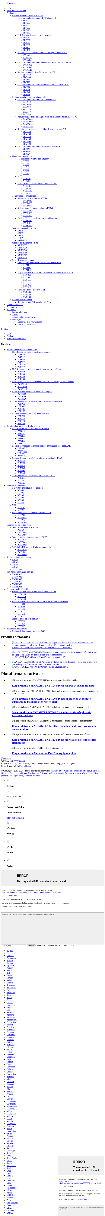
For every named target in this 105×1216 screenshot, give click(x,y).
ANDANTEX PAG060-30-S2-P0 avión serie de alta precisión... (40, 657)
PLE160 (26, 50)
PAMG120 (28, 126)
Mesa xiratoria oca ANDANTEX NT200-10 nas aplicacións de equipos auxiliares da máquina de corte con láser (51, 700)
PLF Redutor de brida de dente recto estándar (31, 352)
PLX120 (26, 154)
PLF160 (26, 33)
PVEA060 (27, 55)
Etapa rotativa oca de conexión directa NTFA (37, 183)
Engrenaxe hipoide (73, 773)
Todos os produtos (32, 776)
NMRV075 (22, 257)
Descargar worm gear (27, 324)
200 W (20, 233)
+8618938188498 (17, 761)
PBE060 (26, 87)
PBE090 (26, 89)
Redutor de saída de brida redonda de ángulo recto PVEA (42, 52)
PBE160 (26, 94)
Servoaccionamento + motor (24, 228)
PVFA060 (27, 65)
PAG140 (27, 112)
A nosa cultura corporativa (23, 317)
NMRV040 (22, 250)
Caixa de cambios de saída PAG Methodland (37, 99)
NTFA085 (27, 188)
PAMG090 (28, 124)
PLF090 (26, 28)
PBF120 (26, 82)
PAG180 (27, 114)
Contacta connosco (15, 304)
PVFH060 (27, 223)
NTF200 (26, 181)
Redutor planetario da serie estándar (27, 15)
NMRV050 (22, 252)
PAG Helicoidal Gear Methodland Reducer (30, 428)
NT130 (26, 166)
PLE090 (26, 45)
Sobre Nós (11, 309)
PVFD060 (27, 203)
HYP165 (27, 297)
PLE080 (26, 42)
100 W (20, 230)
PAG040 (27, 102)
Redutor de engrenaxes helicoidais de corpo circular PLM (42, 129)
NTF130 (26, 178)
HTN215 (27, 282)
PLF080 (26, 25)
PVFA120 (27, 70)
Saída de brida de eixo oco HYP (31, 290)
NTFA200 (27, 193)
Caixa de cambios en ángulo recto (24, 773)
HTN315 (27, 285)
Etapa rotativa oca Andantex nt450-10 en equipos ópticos (44, 753)
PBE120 (26, 92)
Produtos (10, 13)
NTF (20, 176)
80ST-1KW (23, 240)
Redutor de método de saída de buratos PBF (37, 72)
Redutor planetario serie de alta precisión (29, 97)
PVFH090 (27, 225)
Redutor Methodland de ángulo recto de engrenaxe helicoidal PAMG (47, 117)
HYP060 (27, 292)
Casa (9, 8)
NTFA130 (27, 191)
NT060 (26, 161)
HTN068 (27, 275)
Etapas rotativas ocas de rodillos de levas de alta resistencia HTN (45, 272)
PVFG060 (27, 213)
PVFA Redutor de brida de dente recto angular (32, 391)
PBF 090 (27, 77)
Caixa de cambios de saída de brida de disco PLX (39, 146)
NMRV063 (22, 255)
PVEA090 (27, 57)
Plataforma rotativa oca (22, 156)
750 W (20, 238)
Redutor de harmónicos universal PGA (34, 302)
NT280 (26, 171)
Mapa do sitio (56, 771)
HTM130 (27, 267)
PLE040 (26, 38)
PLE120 (26, 47)
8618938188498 (14, 797)
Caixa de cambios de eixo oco (77, 771)
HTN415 (27, 287)
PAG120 (27, 109)
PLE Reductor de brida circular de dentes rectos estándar (36, 369)
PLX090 (26, 151)
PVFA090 (27, 67)
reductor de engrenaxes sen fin (25, 243)
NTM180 (27, 270)
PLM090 (27, 141)
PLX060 (26, 149)
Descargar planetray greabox (30, 322)
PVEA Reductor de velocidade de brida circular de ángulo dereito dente (43, 381)
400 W (20, 235)
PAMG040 (28, 119)
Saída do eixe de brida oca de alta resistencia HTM (39, 262)
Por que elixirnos (19, 312)
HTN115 (27, 280)
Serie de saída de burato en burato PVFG (35, 208)
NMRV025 (22, 245)
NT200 (26, 168)
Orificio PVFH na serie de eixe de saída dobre (37, 218)
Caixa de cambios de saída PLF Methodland (37, 18)
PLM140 (27, 131)
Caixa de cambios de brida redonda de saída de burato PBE (43, 84)
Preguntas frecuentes (15, 307)
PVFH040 (27, 220)
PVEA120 (27, 60)
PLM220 (27, 136)
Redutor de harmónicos (22, 299)
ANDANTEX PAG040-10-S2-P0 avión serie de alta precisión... (40, 667)
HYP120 (27, 294)
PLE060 (26, 40)
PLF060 (26, 23)
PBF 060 (27, 75)
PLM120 (27, 144)
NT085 (26, 164)
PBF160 (26, 80)
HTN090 (27, 277)
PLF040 (26, 20)
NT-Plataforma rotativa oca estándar (33, 159)
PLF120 (26, 30)
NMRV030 (22, 248)
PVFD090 (27, 206)
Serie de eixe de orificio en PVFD (32, 198)
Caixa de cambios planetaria (52, 773)
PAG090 (27, 107)
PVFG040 (27, 210)
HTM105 (27, 265)
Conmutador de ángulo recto (24, 196)
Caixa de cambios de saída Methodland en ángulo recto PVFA (44, 62)
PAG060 (27, 104)
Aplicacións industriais (16, 10)
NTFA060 (27, 186)
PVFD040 (27, 201)
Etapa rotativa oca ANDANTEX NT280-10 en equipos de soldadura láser (53, 685)
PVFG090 (27, 215)
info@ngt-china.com (24, 766)
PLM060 (27, 139)
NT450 (26, 173)
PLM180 (27, 134)
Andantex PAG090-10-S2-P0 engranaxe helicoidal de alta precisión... (42, 647)
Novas (15, 314)
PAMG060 (28, 122)
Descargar (16, 319)
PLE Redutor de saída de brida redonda (35, 35)
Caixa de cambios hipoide (23, 260)
